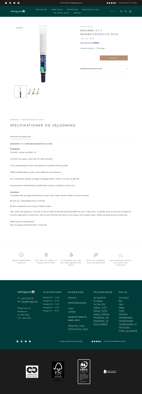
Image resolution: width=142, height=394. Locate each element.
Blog (120, 301)
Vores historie (124, 297)
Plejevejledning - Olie (101, 317)
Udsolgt (113, 58)
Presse (70, 308)
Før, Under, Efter (99, 304)
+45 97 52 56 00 (27, 298)
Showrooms (72, 297)
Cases (121, 304)
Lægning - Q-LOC (100, 307)
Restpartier (41, 10)
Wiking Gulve (86, 27)
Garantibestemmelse (126, 321)
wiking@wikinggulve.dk (76, 3)
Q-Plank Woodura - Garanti (78, 329)
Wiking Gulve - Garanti (76, 325)
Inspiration (72, 10)
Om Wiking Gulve (62, 13)
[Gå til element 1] (20, 91)
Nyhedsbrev (123, 314)
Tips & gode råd (99, 297)
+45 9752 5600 (64, 3)
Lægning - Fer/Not (100, 311)
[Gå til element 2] (34, 91)
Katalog (121, 307)
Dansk (112, 11)
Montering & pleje (90, 10)
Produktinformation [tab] (20, 137)
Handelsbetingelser (126, 317)
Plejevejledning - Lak (100, 321)
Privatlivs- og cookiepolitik (128, 331)
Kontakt (77, 13)
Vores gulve (57, 10)
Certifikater (72, 311)
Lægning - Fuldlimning (101, 314)
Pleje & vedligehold (100, 324)
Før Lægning (98, 301)
